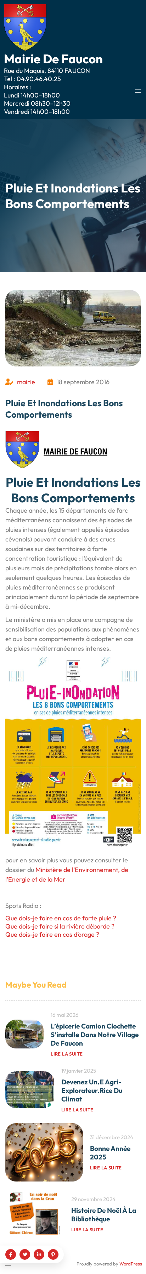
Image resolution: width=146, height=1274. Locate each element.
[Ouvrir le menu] (138, 91)
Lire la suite (67, 1054)
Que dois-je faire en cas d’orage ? (52, 934)
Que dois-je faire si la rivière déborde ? (59, 926)
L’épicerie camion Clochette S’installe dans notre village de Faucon (95, 1034)
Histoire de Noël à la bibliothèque (103, 1214)
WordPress (130, 1264)
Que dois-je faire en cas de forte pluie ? (60, 918)
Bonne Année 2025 (110, 1152)
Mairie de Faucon (53, 59)
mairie (26, 382)
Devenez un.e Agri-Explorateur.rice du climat (91, 1090)
